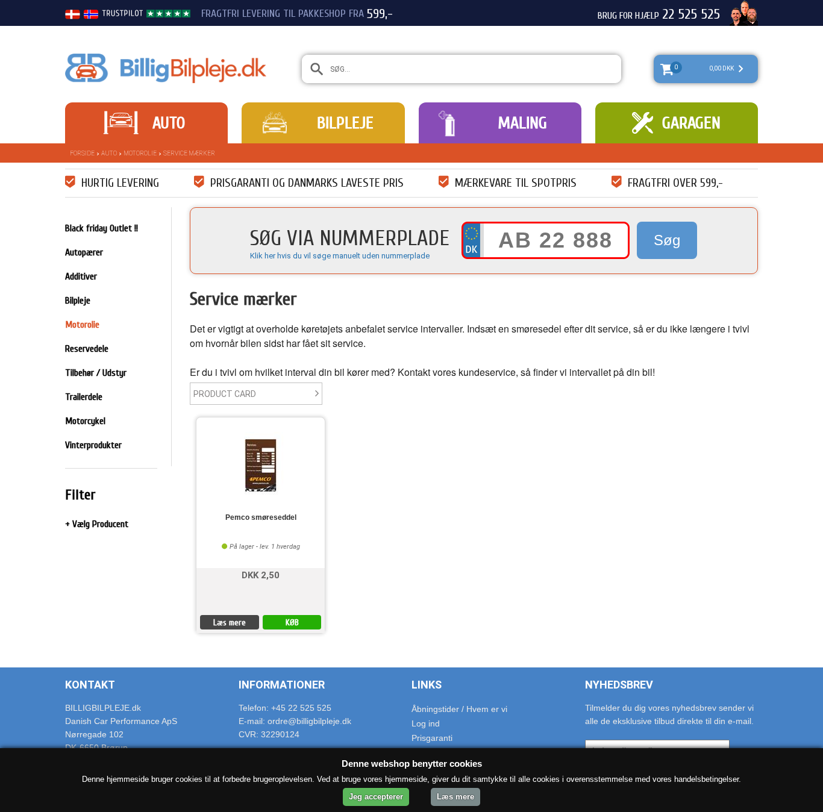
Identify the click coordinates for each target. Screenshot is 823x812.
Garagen (691, 123)
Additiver (81, 276)
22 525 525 (691, 14)
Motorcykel (85, 421)
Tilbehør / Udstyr (96, 372)
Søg (667, 240)
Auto (168, 123)
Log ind (425, 723)
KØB (292, 622)
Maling (522, 123)
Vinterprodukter (93, 445)
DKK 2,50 (261, 574)
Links (426, 684)
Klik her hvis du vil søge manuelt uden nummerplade (340, 255)
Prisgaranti (431, 738)
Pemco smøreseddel (260, 518)
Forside (82, 153)
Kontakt (90, 684)
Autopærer (84, 252)
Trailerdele (83, 397)
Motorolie (140, 153)
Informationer (282, 684)
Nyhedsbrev (619, 684)
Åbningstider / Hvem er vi (459, 709)
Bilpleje (345, 123)
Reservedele (86, 348)
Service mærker (189, 153)
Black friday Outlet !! (101, 228)
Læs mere (229, 622)
